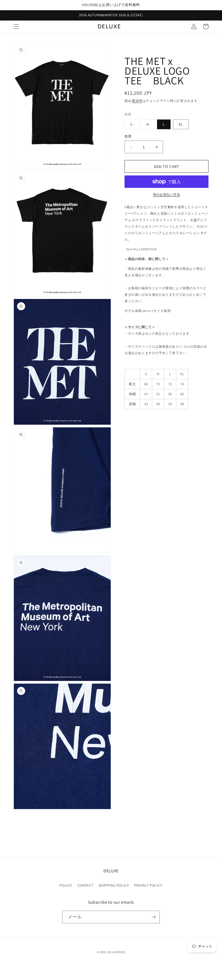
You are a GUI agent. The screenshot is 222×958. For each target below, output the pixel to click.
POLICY (66, 885)
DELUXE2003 (116, 952)
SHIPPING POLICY (114, 885)
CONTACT (85, 885)
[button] (16, 26)
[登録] (153, 917)
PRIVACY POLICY (148, 885)
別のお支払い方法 (166, 194)
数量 (128, 136)
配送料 (137, 101)
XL (181, 124)
